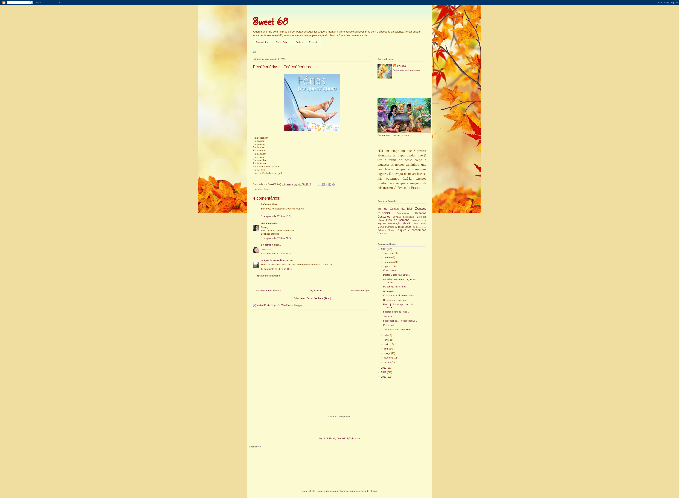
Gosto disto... (390, 325)
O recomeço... (390, 270)
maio (387, 344)
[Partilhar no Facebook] (330, 184)
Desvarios (384, 216)
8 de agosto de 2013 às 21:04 (276, 238)
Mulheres (389, 227)
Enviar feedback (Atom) (319, 298)
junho (387, 340)
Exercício (313, 42)
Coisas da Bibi (401, 208)
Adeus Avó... (389, 291)
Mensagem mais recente (268, 290)
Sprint (391, 230)
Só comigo (267, 244)
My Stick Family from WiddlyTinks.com (339, 438)
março (387, 353)
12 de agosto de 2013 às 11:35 (276, 269)
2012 (384, 367)
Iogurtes (382, 223)
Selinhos (382, 230)
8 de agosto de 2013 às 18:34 (276, 216)
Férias (267, 189)
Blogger (373, 491)
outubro (388, 257)
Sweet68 (401, 66)
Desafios (420, 213)
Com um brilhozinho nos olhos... (399, 295)
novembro (389, 253)
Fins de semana (398, 220)
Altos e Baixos (282, 42)
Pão (414, 227)
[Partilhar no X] (327, 184)
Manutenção (394, 223)
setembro (389, 262)
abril (386, 348)
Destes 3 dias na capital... (396, 274)
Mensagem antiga (359, 290)
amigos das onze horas (273, 260)
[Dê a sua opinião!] (323, 184)
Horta (424, 220)
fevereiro (389, 357)
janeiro (387, 362)
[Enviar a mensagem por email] (320, 184)
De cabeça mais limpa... (395, 286)
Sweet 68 (270, 21)
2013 (384, 249)
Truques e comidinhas (411, 230)
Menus (381, 227)
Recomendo (421, 227)
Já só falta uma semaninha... (398, 329)
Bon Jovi (383, 209)
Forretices (416, 220)
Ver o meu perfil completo (406, 70)
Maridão (407, 223)
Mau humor (419, 223)
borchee (344, 491)
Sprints (299, 42)
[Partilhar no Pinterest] (333, 184)
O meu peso (403, 226)
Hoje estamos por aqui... (395, 300)
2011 (384, 372)
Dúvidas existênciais (403, 217)
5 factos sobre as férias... (396, 311)
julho (387, 335)
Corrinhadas (403, 213)
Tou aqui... (388, 316)
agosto (388, 266)
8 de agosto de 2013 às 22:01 (276, 253)
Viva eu (382, 233)
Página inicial (262, 42)
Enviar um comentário (268, 275)
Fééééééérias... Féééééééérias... (400, 320)
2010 (384, 376)
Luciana (265, 223)
